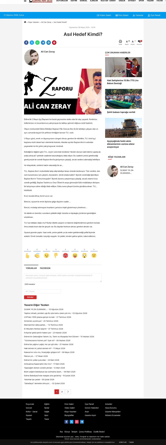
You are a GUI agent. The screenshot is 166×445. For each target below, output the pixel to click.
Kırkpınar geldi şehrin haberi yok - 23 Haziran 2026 (45, 333)
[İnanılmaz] (84, 251)
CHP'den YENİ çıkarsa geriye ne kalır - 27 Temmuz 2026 (47, 317)
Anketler (108, 404)
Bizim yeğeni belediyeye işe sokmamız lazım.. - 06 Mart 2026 (49, 372)
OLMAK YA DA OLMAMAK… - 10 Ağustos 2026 (43, 309)
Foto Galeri (123, 15)
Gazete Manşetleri (112, 412)
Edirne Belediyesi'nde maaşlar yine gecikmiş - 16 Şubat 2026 (49, 376)
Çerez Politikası (85, 432)
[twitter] (32, 42)
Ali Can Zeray (46, 22)
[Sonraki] (68, 391)
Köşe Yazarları (33, 22)
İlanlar (46, 408)
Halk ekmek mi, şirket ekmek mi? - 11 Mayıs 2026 (44, 348)
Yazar (46, 419)
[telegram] (43, 42)
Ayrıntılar (122, 442)
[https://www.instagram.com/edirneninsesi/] (77, 422)
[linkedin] (48, 42)
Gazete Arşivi (90, 415)
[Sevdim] (46, 251)
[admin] (82, 422)
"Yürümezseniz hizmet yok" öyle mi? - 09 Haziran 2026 (47, 340)
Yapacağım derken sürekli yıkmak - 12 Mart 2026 (44, 368)
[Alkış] (37, 251)
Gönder (30, 297)
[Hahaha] (75, 251)
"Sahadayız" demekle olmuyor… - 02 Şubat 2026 (44, 383)
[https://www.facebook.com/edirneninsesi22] (66, 422)
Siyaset (29, 415)
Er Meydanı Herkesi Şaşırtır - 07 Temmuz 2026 (43, 329)
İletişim (74, 432)
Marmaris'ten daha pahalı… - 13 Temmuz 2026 (43, 325)
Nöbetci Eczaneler (112, 415)
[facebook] (26, 42)
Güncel (29, 408)
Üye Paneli (155, 15)
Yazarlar (139, 15)
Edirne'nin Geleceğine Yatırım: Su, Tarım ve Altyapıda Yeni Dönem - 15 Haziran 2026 (59, 337)
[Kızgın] (65, 251)
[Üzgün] (93, 251)
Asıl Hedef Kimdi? (60, 22)
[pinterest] (54, 42)
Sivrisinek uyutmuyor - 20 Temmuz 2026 (41, 321)
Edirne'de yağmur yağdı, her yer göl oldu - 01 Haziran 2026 (48, 344)
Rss (61, 432)
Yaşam (28, 419)
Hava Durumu (111, 408)
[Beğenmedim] (56, 251)
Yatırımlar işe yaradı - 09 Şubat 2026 (39, 379)
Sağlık (46, 412)
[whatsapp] (37, 42)
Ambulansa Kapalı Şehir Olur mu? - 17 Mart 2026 (44, 364)
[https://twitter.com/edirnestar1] (71, 422)
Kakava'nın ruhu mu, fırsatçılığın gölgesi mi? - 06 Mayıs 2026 (49, 352)
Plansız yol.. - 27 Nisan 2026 (36, 356)
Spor (46, 415)
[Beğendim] (27, 251)
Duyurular (30, 404)
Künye (67, 432)
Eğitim (46, 404)
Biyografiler (69, 415)
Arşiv (87, 412)
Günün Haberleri (92, 408)
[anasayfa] (25, 22)
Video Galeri (105, 15)
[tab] (31, 268)
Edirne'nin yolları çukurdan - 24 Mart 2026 (41, 360)
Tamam (131, 442)
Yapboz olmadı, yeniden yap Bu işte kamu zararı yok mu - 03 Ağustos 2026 (55, 313)
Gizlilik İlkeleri (99, 432)
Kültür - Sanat (31, 412)
